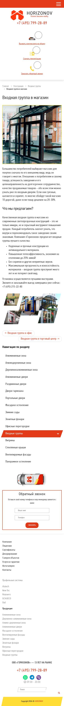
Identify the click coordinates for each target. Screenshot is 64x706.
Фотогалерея (8, 566)
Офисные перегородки (17, 426)
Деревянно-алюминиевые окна (16, 619)
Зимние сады (12, 412)
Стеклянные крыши (15, 447)
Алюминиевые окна (15, 356)
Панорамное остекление (18, 461)
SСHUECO (6, 598)
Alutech (5, 586)
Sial (4, 602)
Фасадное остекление (17, 405)
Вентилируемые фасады (18, 454)
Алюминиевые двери (16, 377)
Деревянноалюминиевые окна (21, 370)
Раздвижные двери (15, 384)
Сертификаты (8, 550)
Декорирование (9, 554)
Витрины (10, 440)
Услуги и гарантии (10, 562)
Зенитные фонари (14, 419)
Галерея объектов (10, 558)
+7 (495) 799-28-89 (32, 23)
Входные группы (14, 433)
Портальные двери (15, 398)
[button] (57, 377)
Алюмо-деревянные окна (14, 623)
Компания (7, 542)
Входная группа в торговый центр (40, 339)
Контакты (6, 570)
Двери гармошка (14, 391)
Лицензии (7, 546)
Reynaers (6, 594)
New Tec (6, 590)
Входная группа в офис (18, 333)
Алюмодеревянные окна (18, 363)
